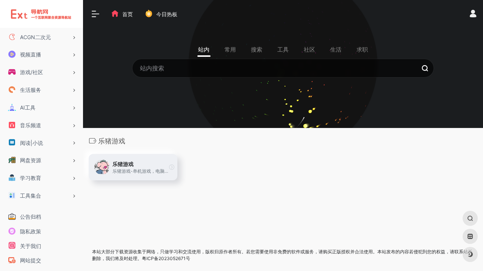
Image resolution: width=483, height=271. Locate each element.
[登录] (473, 14)
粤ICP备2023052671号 (166, 258)
